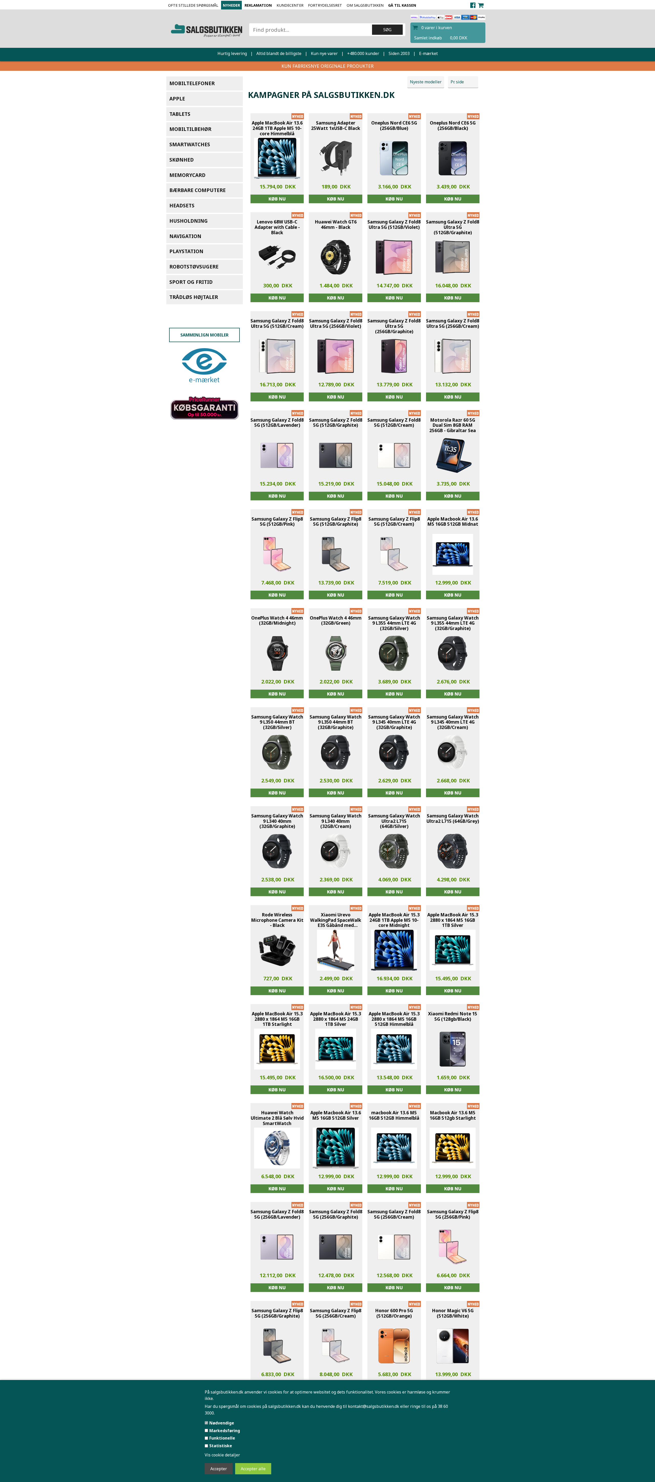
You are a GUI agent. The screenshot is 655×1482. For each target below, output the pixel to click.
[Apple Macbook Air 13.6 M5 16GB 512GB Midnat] (452, 554)
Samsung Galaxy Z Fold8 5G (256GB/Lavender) (277, 1214)
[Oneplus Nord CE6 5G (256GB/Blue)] (394, 158)
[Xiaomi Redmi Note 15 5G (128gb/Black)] (452, 1049)
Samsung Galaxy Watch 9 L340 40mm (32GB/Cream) (336, 821)
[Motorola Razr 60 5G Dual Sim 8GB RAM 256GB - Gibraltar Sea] (452, 455)
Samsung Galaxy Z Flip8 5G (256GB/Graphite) (277, 1313)
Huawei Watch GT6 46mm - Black (336, 224)
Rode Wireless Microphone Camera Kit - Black (277, 920)
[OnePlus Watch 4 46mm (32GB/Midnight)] (277, 653)
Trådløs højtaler (193, 297)
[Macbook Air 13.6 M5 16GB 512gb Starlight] (453, 1148)
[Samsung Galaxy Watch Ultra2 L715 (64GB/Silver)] (394, 851)
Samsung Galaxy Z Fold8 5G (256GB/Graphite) (335, 1214)
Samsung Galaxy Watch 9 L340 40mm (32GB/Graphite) (277, 821)
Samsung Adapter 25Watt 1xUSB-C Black (335, 125)
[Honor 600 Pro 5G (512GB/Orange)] (394, 1346)
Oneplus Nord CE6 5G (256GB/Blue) (394, 125)
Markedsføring (224, 1430)
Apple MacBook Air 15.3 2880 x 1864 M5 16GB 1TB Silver (452, 920)
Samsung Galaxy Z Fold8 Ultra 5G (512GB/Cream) (277, 323)
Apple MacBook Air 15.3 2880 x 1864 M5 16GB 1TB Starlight (277, 1019)
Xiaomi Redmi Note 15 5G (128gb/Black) (452, 1016)
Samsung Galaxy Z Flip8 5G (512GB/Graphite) (335, 522)
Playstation (186, 251)
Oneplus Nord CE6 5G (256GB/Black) (453, 125)
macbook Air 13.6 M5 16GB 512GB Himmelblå (394, 1115)
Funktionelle (222, 1438)
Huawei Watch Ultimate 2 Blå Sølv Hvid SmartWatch (277, 1118)
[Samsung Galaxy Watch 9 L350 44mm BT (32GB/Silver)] (277, 752)
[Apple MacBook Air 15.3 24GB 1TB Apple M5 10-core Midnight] (394, 950)
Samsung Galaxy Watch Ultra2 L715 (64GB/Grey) (453, 818)
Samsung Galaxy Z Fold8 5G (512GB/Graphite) (335, 423)
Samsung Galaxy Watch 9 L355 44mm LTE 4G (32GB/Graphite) (453, 623)
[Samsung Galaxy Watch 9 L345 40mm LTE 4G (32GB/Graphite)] (394, 752)
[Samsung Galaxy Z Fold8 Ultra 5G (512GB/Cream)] (277, 356)
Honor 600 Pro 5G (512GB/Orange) (394, 1313)
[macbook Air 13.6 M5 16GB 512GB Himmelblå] (394, 1148)
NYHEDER (231, 5)
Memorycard (187, 175)
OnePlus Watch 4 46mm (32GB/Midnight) (277, 620)
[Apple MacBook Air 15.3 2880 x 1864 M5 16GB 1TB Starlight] (277, 1049)
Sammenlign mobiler (204, 335)
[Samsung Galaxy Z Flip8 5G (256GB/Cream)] (335, 1346)
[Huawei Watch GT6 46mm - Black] (335, 257)
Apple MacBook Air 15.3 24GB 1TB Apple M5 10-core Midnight (394, 920)
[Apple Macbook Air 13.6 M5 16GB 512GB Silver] (336, 1148)
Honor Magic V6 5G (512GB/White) (453, 1313)
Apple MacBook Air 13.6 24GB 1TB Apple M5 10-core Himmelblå (277, 128)
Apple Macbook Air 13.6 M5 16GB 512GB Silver (335, 1115)
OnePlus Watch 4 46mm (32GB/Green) (336, 620)
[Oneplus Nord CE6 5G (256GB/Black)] (452, 158)
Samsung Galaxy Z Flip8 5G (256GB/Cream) (335, 1313)
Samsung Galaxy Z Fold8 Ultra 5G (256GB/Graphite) (394, 326)
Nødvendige (221, 1423)
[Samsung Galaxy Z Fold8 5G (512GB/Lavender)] (277, 455)
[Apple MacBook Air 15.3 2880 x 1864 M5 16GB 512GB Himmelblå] (394, 1049)
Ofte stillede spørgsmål (193, 5)
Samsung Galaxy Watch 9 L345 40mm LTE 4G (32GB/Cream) (453, 722)
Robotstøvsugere (194, 266)
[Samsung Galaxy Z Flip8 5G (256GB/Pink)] (452, 1247)
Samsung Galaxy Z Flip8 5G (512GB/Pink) (277, 522)
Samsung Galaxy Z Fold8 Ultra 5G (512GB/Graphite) (452, 227)
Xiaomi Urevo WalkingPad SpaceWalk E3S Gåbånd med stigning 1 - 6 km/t (335, 920)
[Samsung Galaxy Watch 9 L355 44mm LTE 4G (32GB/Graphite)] (452, 653)
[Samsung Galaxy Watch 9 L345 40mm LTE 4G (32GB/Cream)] (452, 752)
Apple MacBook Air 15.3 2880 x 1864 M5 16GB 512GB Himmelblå (394, 1019)
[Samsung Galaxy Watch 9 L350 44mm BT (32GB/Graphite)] (335, 752)
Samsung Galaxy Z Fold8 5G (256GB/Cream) (394, 1214)
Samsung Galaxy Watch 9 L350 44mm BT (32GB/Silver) (277, 722)
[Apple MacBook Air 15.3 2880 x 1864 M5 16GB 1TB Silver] (453, 950)
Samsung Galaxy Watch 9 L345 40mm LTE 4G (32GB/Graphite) (394, 722)
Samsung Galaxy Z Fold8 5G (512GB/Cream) (394, 423)
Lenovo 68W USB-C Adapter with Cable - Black (277, 227)
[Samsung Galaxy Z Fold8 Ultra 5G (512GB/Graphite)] (452, 257)
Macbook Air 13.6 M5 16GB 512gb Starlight (453, 1115)
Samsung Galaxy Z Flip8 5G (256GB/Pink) (452, 1214)
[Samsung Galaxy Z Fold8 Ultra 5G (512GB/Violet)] (394, 257)
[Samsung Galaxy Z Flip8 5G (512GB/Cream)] (394, 554)
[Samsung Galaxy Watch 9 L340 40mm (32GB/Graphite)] (277, 851)
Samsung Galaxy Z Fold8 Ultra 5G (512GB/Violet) (394, 224)
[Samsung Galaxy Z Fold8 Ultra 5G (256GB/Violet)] (335, 356)
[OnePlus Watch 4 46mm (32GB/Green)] (335, 653)
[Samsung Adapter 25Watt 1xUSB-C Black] (335, 158)
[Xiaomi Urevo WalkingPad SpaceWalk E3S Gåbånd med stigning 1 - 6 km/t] (335, 950)
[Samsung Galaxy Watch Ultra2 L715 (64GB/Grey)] (452, 851)
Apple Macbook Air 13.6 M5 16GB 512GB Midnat (452, 522)
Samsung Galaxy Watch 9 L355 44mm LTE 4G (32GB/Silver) (394, 623)
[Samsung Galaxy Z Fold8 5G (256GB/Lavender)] (277, 1247)
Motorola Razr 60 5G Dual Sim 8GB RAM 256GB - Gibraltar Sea (452, 425)
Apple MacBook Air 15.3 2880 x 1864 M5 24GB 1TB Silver (335, 1019)
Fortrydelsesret (325, 5)
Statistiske (220, 1446)
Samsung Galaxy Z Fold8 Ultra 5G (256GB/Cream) (452, 323)
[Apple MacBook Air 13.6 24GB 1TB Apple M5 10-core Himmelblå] (277, 158)
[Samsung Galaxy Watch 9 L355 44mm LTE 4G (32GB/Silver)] (394, 653)
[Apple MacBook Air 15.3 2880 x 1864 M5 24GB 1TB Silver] (335, 1049)
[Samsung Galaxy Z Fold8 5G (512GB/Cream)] (394, 455)
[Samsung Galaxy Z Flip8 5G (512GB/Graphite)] (335, 554)
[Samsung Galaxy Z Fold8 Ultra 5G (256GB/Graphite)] (394, 356)
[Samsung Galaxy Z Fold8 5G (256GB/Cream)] (394, 1247)
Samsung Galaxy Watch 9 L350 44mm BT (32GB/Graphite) (336, 722)
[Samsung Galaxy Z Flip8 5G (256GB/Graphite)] (277, 1346)
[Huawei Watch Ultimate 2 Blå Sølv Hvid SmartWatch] (277, 1148)
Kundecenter (290, 5)
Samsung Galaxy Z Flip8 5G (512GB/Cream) (394, 522)
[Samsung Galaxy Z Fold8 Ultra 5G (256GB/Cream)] (452, 356)
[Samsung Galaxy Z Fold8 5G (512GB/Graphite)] (335, 455)
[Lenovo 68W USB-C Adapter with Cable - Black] (277, 257)
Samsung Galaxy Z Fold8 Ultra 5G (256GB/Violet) (335, 323)
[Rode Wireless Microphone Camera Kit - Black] (277, 950)
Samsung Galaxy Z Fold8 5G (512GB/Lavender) (277, 423)
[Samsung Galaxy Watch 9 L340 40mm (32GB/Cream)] (335, 851)
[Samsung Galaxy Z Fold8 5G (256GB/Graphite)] (335, 1247)
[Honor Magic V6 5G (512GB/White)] (452, 1346)
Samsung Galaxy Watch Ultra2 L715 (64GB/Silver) (394, 821)
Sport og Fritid (191, 281)
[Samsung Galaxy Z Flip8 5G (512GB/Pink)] (277, 554)
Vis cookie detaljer (222, 1455)
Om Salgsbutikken (365, 5)
